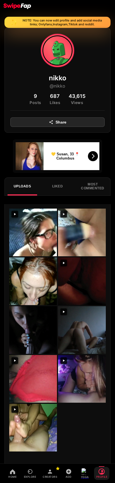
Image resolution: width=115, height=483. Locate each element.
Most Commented (92, 186)
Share (61, 122)
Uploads (22, 186)
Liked (57, 186)
